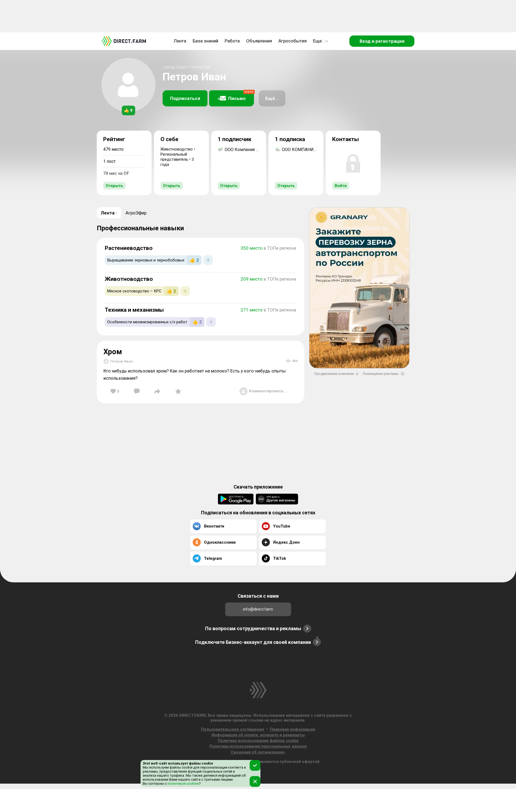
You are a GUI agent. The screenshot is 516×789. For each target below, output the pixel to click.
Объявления (259, 41)
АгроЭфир (136, 213)
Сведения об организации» (258, 752)
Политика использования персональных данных (258, 746)
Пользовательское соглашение (232, 729)
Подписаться (185, 98)
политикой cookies (183, 783)
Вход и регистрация (382, 41)
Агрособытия (292, 41)
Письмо (240, 96)
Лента (180, 41)
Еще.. (318, 41)
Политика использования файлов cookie (258, 740)
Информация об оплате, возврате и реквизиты (258, 735)
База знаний (205, 41)
